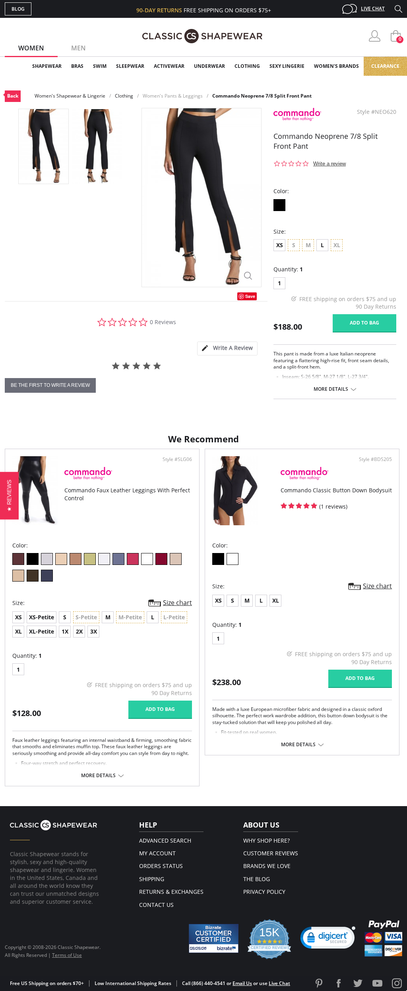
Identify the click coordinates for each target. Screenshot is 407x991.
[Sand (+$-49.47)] (176, 559)
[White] (147, 559)
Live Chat (373, 8)
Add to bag (364, 322)
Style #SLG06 (177, 459)
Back (12, 95)
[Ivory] (61, 559)
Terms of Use (67, 955)
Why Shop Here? (266, 840)
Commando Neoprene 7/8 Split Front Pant (262, 95)
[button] (328, 939)
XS (279, 245)
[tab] (227, 348)
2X (79, 631)
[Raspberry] (133, 559)
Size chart (177, 602)
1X (65, 631)
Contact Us (156, 904)
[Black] (279, 205)
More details (331, 389)
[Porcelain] (104, 559)
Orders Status (161, 866)
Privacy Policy (264, 891)
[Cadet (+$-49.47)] (33, 576)
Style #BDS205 (375, 459)
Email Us (242, 983)
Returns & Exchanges (171, 891)
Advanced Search (165, 840)
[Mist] (47, 559)
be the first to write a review (50, 385)
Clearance (385, 66)
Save (250, 296)
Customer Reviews (270, 853)
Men (78, 48)
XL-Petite (41, 631)
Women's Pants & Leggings (173, 95)
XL (18, 631)
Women (31, 48)
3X (93, 631)
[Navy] (47, 576)
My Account (157, 853)
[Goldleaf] (90, 559)
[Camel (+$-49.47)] (18, 576)
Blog (18, 9)
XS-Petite (41, 617)
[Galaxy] (118, 559)
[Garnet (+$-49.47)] (161, 559)
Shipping (151, 879)
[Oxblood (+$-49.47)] (18, 559)
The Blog (256, 879)
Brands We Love (267, 866)
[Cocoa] (75, 559)
